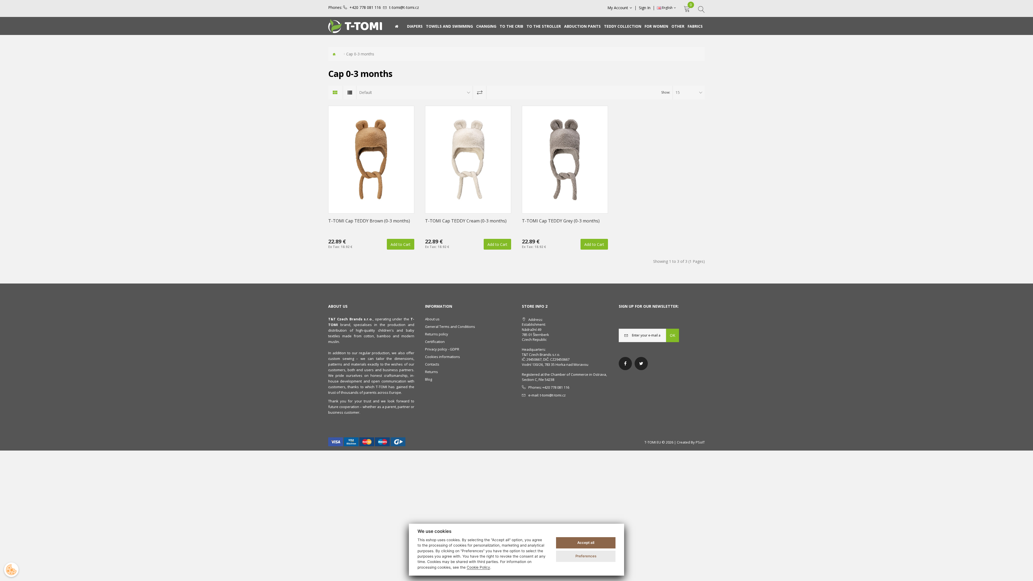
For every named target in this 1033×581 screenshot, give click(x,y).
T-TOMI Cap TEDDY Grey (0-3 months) (561, 221)
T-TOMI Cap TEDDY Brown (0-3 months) (369, 221)
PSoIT (700, 442)
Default (365, 92)
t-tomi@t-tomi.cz (404, 7)
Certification (435, 341)
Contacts (432, 364)
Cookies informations (442, 356)
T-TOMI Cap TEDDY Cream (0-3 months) (466, 221)
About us (432, 319)
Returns (431, 371)
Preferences (585, 556)
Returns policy (436, 334)
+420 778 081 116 (365, 7)
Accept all (585, 542)
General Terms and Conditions (450, 326)
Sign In (644, 8)
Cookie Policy (478, 567)
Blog (428, 379)
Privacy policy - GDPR (442, 349)
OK (672, 335)
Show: (665, 92)
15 (677, 92)
